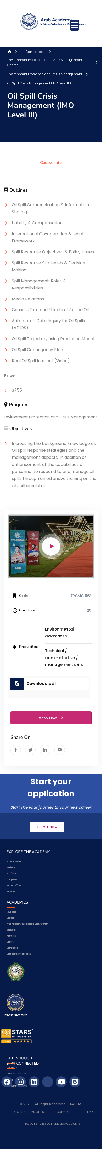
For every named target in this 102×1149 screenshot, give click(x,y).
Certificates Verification (19, 954)
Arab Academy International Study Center (27, 924)
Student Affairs (14, 885)
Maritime (11, 867)
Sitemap (89, 1112)
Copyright (64, 1112)
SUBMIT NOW (47, 827)
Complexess (36, 51)
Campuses (12, 879)
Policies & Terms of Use (28, 1112)
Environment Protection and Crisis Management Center (44, 62)
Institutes (11, 936)
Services (11, 891)
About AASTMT (14, 861)
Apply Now (48, 718)
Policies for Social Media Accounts (52, 1123)
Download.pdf (41, 683)
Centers (10, 942)
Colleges (11, 918)
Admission (11, 873)
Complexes (12, 948)
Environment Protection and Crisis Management (44, 74)
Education (11, 912)
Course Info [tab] (51, 162)
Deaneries (11, 930)
